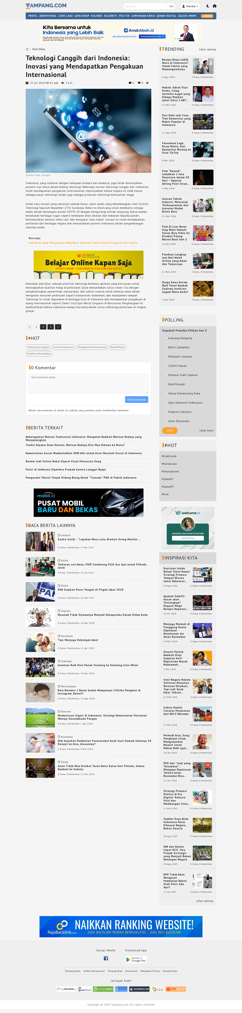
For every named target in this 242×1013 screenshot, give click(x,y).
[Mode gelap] (208, 6)
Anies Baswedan (178, 421)
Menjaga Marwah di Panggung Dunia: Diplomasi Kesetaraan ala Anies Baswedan (177, 630)
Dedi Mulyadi (176, 384)
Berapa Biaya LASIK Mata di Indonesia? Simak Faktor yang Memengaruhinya (175, 64)
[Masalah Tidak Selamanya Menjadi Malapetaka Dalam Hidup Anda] (40, 616)
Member (190, 6)
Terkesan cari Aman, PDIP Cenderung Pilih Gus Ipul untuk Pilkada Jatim (102, 566)
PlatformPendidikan (39, 353)
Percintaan (67, 636)
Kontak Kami (170, 971)
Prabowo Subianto (180, 412)
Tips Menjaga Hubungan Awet (78, 640)
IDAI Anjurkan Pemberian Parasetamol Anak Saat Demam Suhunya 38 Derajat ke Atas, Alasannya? (104, 742)
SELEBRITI (110, 15)
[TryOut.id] (176, 988)
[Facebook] (106, 958)
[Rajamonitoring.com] (121, 988)
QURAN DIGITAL (166, 15)
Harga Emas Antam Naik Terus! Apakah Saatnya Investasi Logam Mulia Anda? (175, 287)
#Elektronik (169, 456)
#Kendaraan (169, 463)
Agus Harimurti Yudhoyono (185, 402)
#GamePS (168, 486)
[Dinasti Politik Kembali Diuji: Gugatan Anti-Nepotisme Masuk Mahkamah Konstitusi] (202, 658)
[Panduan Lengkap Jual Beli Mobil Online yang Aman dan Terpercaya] (203, 260)
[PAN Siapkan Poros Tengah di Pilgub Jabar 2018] (40, 591)
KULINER (96, 15)
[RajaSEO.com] (157, 988)
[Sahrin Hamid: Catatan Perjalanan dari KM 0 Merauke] (202, 713)
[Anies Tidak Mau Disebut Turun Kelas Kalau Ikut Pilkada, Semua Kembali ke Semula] (40, 767)
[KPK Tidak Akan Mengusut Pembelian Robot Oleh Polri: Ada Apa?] (202, 880)
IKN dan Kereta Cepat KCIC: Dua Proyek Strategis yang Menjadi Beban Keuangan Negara (177, 853)
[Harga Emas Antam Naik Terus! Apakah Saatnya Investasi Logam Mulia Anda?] (203, 288)
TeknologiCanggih (38, 347)
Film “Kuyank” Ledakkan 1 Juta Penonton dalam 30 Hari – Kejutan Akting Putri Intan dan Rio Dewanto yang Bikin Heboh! (175, 177)
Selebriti (66, 535)
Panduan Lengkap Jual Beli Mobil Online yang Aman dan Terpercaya (174, 259)
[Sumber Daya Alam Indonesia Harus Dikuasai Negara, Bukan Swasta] (202, 825)
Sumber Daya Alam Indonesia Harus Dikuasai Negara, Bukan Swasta (176, 823)
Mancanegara (68, 686)
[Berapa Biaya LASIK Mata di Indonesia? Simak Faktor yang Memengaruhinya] (203, 66)
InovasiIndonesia (63, 347)
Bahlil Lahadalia (179, 347)
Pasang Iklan (115, 971)
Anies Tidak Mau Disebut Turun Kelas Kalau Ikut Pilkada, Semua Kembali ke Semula (101, 767)
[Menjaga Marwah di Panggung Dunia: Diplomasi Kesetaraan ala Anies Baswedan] (202, 630)
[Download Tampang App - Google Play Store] (136, 959)
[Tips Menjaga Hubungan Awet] (40, 641)
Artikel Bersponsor (94, 971)
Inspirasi (66, 610)
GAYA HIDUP (82, 15)
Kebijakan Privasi (150, 971)
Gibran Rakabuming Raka (184, 393)
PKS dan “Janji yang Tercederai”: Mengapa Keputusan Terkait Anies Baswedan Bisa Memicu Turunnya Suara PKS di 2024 (177, 770)
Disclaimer (131, 971)
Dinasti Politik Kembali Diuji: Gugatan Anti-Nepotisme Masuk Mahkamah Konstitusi (176, 658)
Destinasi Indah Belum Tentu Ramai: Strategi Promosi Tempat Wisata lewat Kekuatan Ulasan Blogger (177, 575)
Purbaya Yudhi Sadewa (183, 375)
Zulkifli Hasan (177, 365)
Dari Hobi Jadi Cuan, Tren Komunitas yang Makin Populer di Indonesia (176, 120)
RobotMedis (118, 347)
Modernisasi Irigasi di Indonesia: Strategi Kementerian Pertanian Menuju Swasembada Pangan (102, 717)
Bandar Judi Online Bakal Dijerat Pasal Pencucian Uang (63, 461)
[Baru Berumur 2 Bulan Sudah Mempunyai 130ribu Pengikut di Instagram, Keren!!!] (40, 692)
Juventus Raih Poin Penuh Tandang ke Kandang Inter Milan (98, 665)
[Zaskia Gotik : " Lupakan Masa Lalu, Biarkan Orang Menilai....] (40, 541)
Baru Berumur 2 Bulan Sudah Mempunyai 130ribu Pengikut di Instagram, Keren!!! (99, 692)
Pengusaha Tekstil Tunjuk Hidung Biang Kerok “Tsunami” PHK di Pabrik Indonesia (81, 477)
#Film (165, 494)
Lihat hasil (206, 430)
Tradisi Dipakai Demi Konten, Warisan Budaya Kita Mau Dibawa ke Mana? (75, 445)
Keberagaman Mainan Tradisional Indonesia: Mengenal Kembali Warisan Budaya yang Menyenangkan (84, 438)
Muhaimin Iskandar (180, 356)
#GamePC (168, 479)
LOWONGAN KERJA (143, 15)
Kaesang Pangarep (180, 338)
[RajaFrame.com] (84, 988)
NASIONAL (39, 49)
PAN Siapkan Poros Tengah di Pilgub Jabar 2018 (90, 589)
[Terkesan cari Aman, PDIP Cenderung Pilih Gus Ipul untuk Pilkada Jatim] (40, 566)
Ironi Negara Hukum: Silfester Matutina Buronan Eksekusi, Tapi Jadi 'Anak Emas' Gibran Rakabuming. (177, 686)
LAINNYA (207, 16)
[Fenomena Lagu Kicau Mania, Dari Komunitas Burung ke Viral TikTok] (203, 149)
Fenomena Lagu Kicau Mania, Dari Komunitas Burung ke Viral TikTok (176, 148)
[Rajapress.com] (139, 988)
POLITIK (124, 15)
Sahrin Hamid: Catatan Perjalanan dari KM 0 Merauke (177, 711)
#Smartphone (170, 471)
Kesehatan (67, 736)
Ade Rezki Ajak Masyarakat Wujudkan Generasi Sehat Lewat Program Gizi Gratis (83, 242)
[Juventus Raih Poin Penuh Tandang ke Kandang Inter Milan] (40, 667)
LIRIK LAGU (65, 15)
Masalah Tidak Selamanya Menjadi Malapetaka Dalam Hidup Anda (103, 614)
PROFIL (33, 15)
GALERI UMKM (187, 15)
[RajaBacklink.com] (66, 988)
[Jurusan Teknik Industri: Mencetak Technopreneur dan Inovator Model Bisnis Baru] (203, 205)
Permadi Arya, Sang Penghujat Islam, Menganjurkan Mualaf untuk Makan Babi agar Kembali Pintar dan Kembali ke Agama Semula (177, 742)
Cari (171, 6)
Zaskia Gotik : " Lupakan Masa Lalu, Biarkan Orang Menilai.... (99, 539)
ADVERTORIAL (48, 15)
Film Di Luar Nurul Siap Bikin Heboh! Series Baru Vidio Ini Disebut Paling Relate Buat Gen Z (176, 233)
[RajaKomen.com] (103, 988)
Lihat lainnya (207, 49)
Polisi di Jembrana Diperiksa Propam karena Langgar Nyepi (66, 469)
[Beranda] (214, 6)
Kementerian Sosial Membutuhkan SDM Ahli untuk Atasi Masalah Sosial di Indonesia (84, 453)
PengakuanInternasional (92, 347)
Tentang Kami (73, 971)
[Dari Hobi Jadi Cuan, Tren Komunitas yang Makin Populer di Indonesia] (203, 121)
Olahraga (66, 661)
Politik (64, 560)
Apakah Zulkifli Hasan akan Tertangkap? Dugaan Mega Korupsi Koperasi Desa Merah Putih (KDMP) (176, 603)
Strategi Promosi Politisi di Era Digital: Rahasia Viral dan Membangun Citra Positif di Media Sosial (176, 797)
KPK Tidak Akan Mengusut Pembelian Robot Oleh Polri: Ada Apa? (175, 881)
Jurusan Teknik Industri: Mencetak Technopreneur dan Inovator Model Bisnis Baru (175, 205)
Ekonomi (66, 711)
